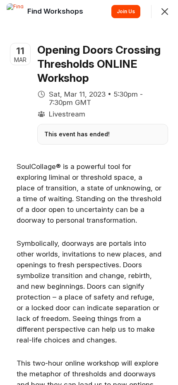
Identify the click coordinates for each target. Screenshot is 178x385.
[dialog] (89, 192)
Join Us (126, 11)
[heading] (56, 11)
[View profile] (15, 11)
